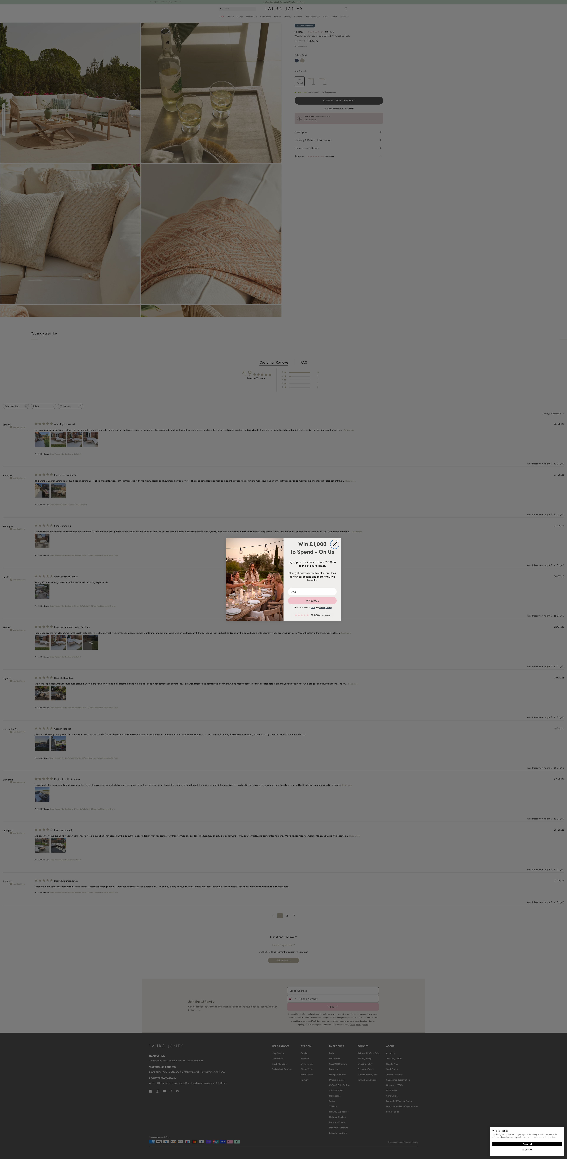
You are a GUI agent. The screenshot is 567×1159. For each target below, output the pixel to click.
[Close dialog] (334, 544)
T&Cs (313, 607)
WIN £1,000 (312, 600)
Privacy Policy (325, 607)
